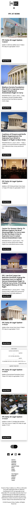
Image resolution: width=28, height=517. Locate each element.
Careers (13, 459)
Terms (13, 480)
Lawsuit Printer (15, 466)
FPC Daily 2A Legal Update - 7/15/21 (12, 323)
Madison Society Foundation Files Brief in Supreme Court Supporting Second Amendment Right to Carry (13, 90)
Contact (13, 477)
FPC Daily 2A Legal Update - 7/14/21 (12, 371)
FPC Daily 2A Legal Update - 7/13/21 (12, 418)
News (12, 467)
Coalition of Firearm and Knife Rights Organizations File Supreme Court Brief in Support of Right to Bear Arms (14, 137)
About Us (13, 464)
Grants (13, 469)
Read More (6, 61)
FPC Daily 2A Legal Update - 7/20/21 (12, 182)
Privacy (13, 478)
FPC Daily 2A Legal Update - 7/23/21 (12, 41)
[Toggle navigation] (14, 8)
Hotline (13, 470)
